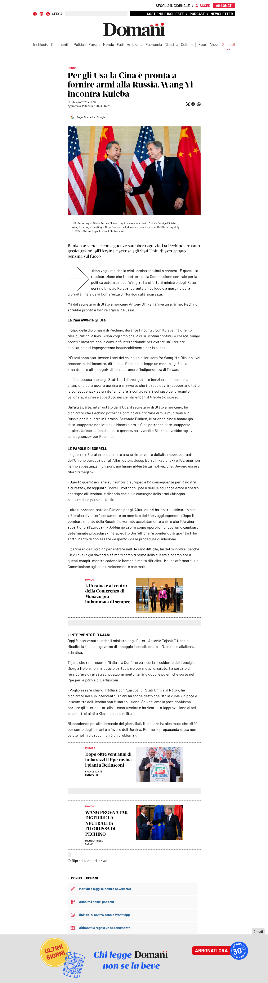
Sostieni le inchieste (165, 14)
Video (214, 44)
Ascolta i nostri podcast (96, 902)
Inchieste (40, 44)
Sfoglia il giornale (173, 5)
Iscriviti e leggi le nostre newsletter (105, 889)
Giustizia (171, 44)
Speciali (228, 44)
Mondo (108, 44)
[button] (187, 104)
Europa (94, 44)
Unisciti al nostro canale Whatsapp (104, 915)
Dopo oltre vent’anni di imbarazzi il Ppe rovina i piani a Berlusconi (108, 760)
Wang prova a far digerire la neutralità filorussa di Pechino (106, 823)
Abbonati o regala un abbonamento (104, 928)
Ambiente (135, 44)
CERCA (57, 14)
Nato (173, 690)
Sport (202, 44)
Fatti (120, 44)
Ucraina (186, 460)
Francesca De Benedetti (93, 773)
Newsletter (222, 14)
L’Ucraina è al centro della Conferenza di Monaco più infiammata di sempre (107, 593)
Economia (154, 44)
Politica (80, 44)
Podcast (197, 14)
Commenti (59, 44)
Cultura (187, 44)
